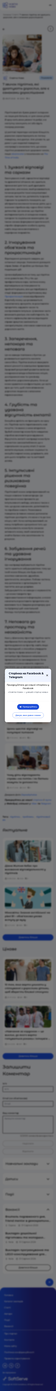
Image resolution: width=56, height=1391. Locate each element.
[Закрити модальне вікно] (47, 675)
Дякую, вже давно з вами (28, 715)
